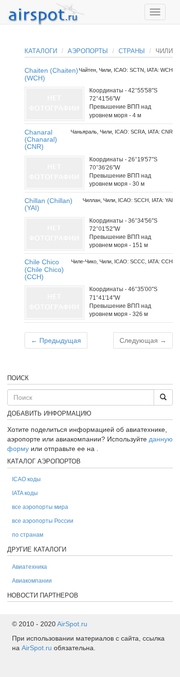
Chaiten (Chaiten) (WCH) (51, 74)
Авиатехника (29, 567)
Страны (132, 51)
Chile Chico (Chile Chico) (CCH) (44, 269)
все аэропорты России (42, 521)
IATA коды (25, 493)
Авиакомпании (32, 580)
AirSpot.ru (72, 624)
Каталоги (40, 51)
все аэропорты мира (40, 507)
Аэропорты (88, 51)
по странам (27, 534)
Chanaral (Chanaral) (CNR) (40, 139)
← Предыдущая (56, 340)
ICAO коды (26, 479)
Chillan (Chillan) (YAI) (48, 204)
